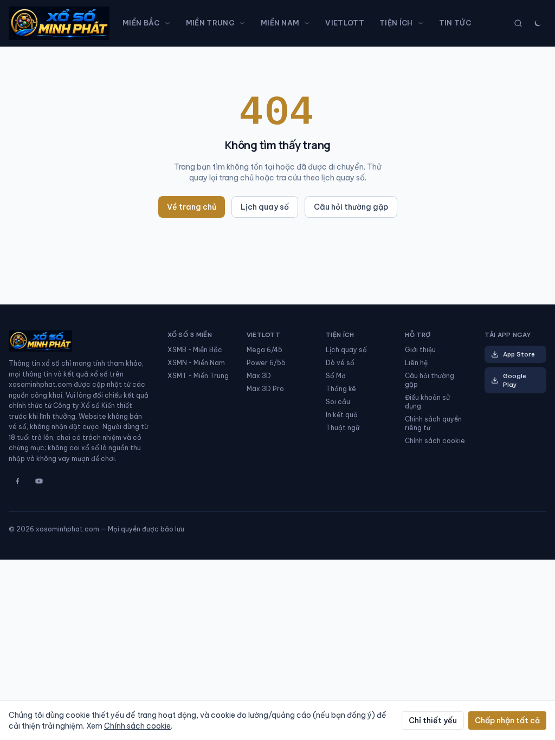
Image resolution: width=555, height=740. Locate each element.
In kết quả (342, 415)
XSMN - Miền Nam (196, 363)
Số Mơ (336, 376)
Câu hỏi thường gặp (351, 207)
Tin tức (455, 22)
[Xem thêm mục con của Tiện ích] (422, 23)
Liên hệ (416, 363)
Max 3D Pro (265, 389)
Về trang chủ (191, 207)
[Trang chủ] (59, 23)
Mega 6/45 (264, 350)
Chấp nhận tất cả (507, 720)
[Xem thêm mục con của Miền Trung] (244, 23)
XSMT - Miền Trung (198, 376)
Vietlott (344, 22)
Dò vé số (340, 363)
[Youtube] (39, 481)
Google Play (514, 380)
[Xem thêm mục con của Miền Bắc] (169, 23)
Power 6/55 (266, 363)
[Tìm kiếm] (518, 23)
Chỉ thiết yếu (433, 720)
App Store (519, 354)
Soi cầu (338, 402)
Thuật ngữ (342, 428)
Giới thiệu (420, 350)
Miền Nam (280, 22)
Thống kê (341, 389)
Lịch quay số (265, 207)
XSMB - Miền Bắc (194, 350)
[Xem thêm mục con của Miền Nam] (309, 23)
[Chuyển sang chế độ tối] (537, 23)
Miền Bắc (141, 22)
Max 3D (259, 376)
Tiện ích (396, 22)
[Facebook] (17, 481)
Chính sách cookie (435, 441)
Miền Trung (210, 22)
